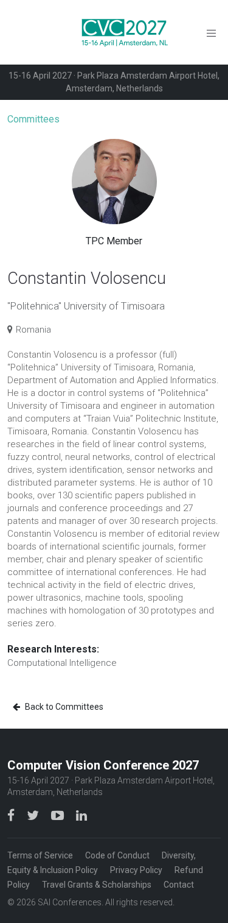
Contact (179, 884)
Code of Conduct (117, 855)
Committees (33, 119)
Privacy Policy (136, 870)
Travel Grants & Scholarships (96, 884)
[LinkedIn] (81, 815)
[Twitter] (34, 815)
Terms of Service (40, 855)
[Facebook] (12, 815)
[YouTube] (58, 815)
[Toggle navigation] (211, 32)
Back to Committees (63, 707)
